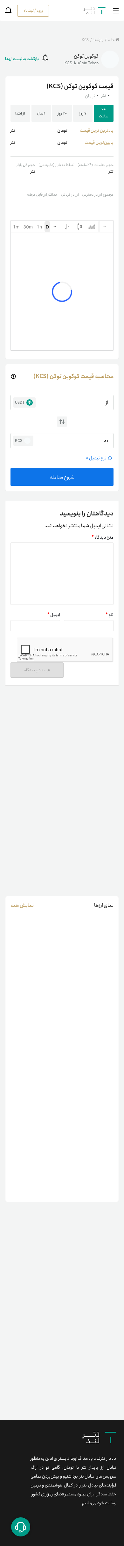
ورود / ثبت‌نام (33, 11)
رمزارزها (98, 40)
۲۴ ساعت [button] (103, 113)
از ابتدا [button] (20, 113)
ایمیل (53, 615)
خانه (111, 40)
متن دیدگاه (103, 537)
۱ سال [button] (41, 113)
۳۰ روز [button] (62, 113)
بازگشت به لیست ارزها (22, 59)
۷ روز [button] (82, 113)
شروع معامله (62, 477)
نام (110, 615)
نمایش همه (22, 905)
